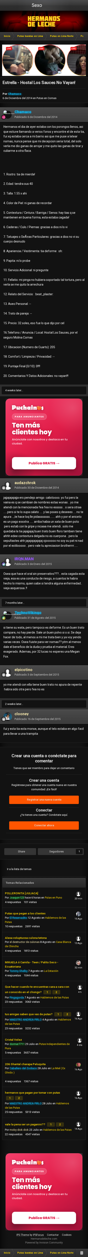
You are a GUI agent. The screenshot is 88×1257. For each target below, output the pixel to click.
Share (21, 851)
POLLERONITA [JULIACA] (21, 893)
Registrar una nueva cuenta (44, 799)
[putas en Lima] (44, 21)
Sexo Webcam (36, 7)
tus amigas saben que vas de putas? (29, 1014)
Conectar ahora (44, 825)
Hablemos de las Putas (54, 997)
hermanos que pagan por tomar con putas (32, 1092)
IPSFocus (38, 1234)
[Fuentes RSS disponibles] (81, 1253)
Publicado (36, 117)
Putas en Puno (53, 897)
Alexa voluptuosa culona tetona (26, 937)
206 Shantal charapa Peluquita (25, 1064)
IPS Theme (22, 1234)
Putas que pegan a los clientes (25, 913)
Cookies (67, 1234)
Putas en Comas (46, 98)
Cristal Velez (13, 1039)
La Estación (51, 970)
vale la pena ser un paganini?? (25, 1124)
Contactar (53, 1234)
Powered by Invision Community (44, 1242)
